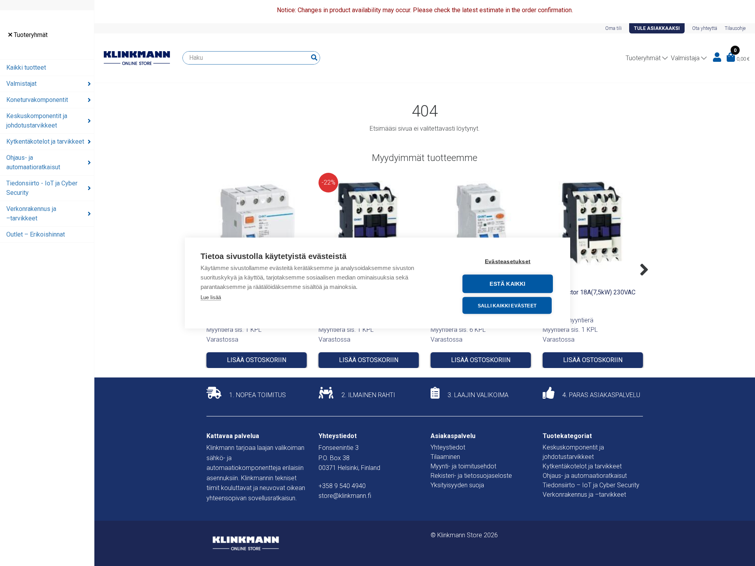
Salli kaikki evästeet (507, 305)
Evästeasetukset (507, 262)
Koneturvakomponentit (37, 100)
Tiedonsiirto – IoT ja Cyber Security (591, 485)
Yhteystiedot (448, 447)
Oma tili (613, 28)
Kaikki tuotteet (26, 67)
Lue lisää (211, 297)
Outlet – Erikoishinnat (35, 234)
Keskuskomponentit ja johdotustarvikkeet (36, 120)
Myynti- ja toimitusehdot (463, 466)
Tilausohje (735, 28)
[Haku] (314, 58)
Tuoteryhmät (30, 35)
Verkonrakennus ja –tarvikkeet (31, 213)
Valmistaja (685, 58)
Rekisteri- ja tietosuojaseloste (471, 475)
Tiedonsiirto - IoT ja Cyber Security (41, 187)
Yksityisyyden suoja (457, 485)
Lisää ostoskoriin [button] (256, 360)
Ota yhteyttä (704, 28)
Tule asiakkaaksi (657, 28)
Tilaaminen (445, 457)
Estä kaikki (507, 284)
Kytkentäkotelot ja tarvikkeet (45, 141)
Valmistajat (21, 83)
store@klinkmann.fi (345, 495)
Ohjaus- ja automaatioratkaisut (33, 162)
